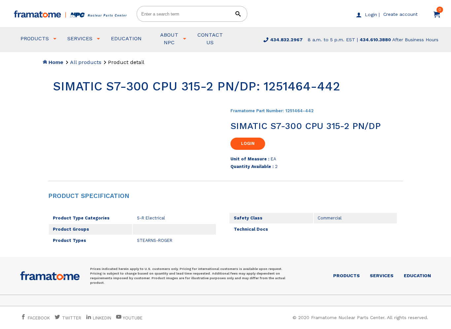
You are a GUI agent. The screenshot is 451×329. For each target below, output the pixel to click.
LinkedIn (102, 317)
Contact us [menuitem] (210, 38)
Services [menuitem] (79, 38)
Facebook (38, 317)
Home (55, 62)
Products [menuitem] (34, 38)
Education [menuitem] (126, 38)
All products (85, 62)
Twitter (71, 317)
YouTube (132, 317)
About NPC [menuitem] (169, 38)
